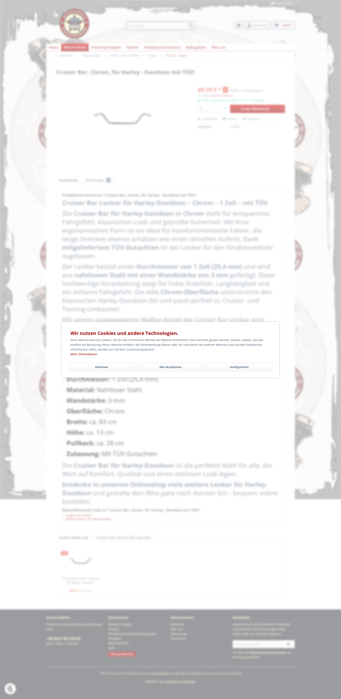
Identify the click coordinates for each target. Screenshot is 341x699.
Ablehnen (101, 367)
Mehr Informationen (83, 354)
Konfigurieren (239, 367)
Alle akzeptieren (170, 367)
